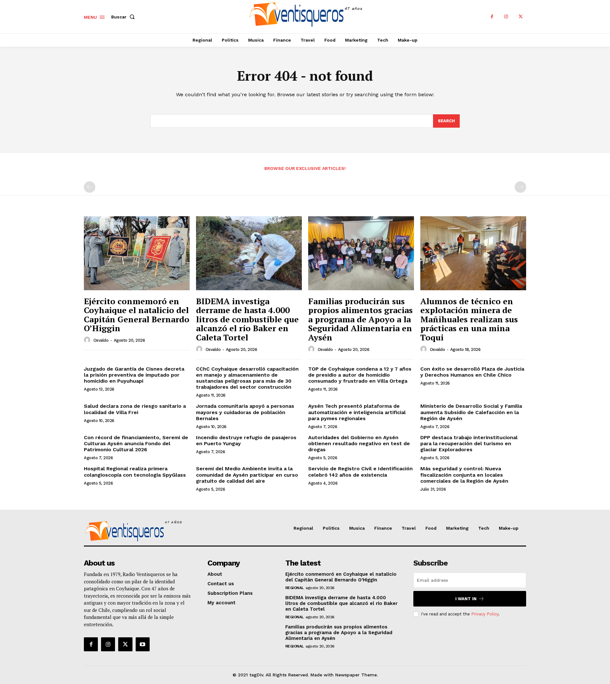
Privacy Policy (484, 614)
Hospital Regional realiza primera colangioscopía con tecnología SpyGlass (135, 472)
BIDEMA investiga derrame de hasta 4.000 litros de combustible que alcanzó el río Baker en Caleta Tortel (247, 319)
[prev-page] (89, 187)
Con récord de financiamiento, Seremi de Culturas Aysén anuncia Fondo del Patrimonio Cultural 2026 (136, 443)
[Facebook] (492, 16)
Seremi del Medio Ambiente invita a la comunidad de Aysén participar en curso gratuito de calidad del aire (247, 475)
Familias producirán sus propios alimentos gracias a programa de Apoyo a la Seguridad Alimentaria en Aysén (360, 319)
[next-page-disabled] (520, 187)
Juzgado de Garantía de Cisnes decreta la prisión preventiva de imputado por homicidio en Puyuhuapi (134, 375)
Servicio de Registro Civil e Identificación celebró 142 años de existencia (360, 472)
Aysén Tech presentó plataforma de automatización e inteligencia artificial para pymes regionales (357, 412)
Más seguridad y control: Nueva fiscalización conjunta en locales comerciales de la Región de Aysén (464, 475)
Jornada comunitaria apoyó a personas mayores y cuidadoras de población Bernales (245, 412)
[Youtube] (143, 644)
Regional (294, 588)
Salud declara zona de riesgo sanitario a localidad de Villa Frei (135, 409)
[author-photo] (88, 340)
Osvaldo (101, 340)
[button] (124, 16)
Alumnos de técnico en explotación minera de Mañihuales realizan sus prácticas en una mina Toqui (469, 319)
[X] (520, 16)
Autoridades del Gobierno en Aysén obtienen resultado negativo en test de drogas (359, 443)
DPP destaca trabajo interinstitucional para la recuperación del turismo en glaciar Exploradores (469, 443)
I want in (466, 598)
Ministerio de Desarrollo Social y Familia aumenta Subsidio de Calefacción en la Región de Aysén (471, 412)
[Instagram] (506, 16)
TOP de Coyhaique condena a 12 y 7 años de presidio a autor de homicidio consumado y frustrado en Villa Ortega (359, 375)
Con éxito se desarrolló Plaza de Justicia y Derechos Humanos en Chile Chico (472, 372)
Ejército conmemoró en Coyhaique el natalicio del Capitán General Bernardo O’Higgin (136, 315)
